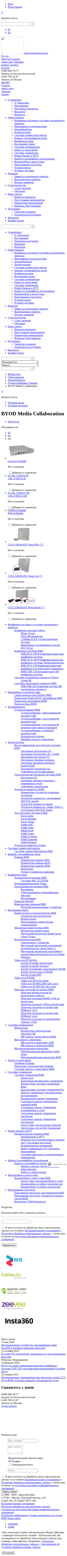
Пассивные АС (29, 777)
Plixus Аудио (28, 633)
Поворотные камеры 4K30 (35, 863)
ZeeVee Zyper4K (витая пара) (37, 963)
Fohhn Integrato (29, 839)
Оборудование (16, 117)
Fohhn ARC (27, 824)
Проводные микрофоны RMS (30, 701)
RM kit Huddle (15, 513)
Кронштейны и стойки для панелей (40, 1186)
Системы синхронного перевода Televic (36, 677)
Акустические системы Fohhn (30, 813)
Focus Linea (27, 815)
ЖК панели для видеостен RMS (38, 1036)
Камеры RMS (21, 857)
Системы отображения (27, 147)
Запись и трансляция (25, 150)
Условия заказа (22, 167)
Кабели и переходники (33, 1172)
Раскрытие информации (14, 1515)
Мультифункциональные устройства (41, 907)
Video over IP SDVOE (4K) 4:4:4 (38, 986)
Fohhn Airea (27, 827)
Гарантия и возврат (25, 211)
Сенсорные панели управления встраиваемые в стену (38, 1109)
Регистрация (15, 7)
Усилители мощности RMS (29, 789)
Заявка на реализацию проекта (31, 176)
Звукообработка (23, 129)
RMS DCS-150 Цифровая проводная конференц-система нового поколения (42, 667)
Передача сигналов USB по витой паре (42, 1004)
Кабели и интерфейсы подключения (34, 158)
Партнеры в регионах (26, 108)
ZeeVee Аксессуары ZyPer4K (37, 972)
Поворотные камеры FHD (35, 860)
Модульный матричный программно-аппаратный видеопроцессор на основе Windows (43, 954)
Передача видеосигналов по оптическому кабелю (36, 994)
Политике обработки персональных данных (27, 1543)
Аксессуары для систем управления (40, 1128)
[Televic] (13, 1282)
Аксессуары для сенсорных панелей (41, 1125)
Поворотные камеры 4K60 (35, 866)
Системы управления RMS (29, 1075)
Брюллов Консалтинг (36, 53)
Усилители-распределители (36, 916)
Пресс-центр (15, 194)
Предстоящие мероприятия (29, 200)
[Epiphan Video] (13, 1297)
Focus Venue (27, 821)
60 (9, 435)
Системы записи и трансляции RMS (34, 1069)
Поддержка (14, 208)
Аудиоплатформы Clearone (22, 383)
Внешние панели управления (37, 739)
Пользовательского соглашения (42, 1230)
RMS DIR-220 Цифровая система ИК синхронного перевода (41, 688)
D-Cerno (25, 642)
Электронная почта (22, 1464)
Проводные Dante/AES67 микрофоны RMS (38, 698)
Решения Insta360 (24, 901)
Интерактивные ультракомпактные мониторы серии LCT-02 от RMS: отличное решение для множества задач (33, 1379)
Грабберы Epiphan (24, 1063)
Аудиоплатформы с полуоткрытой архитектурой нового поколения (40, 726)
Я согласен (8, 1553)
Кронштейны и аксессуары (29, 161)
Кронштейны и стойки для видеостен (42, 1184)
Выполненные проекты (27, 179)
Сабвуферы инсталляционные (37, 771)
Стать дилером (22, 188)
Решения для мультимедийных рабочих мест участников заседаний (43, 1141)
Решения (13, 173)
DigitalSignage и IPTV (33, 1136)
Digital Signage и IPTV (26, 155)
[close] (65, 1164)
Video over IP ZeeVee (25, 960)
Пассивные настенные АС (35, 757)
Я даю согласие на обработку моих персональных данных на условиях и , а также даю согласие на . (33, 1233)
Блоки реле (27, 1078)
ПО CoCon (27, 648)
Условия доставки (24, 170)
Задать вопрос (9, 1406)
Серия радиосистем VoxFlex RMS (33, 695)
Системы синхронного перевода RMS (35, 683)
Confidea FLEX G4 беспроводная (39, 639)
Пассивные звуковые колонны (37, 760)
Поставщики (21, 105)
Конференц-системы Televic (29, 630)
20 (9, 432)
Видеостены (21, 1027)
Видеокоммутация (24, 144)
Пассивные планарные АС (35, 768)
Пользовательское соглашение (18, 1503)
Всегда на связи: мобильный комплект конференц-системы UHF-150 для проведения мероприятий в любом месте (33, 1368)
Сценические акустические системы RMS (37, 774)
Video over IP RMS (24, 977)
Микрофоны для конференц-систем (40, 645)
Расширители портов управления (39, 1098)
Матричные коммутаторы (35, 930)
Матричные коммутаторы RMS (31, 927)
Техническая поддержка (27, 214)
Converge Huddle (17, 461)
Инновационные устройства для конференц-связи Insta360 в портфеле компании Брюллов (29, 1346)
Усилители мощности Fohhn (30, 845)
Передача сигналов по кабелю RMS (34, 989)
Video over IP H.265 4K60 (35, 980)
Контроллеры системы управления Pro (42, 1089)
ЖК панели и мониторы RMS (37, 1045)
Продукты (13, 421)
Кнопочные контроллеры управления (42, 1080)
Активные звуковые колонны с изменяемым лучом (38, 782)
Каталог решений (24, 182)
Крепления (27, 868)
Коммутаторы (28, 919)
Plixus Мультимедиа (32, 636)
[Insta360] (18, 1327)
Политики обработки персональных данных (26, 1233)
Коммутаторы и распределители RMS (35, 913)
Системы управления (26, 152)
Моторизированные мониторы (31, 1048)
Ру (9, 29)
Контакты (19, 114)
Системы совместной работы (30, 135)
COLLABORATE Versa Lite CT (25, 576)
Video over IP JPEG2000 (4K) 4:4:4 (39, 983)
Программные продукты (28, 164)
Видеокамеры (28, 898)
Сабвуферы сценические (34, 786)
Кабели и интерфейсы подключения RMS (37, 1163)
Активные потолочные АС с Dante (40, 754)
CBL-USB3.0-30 (17, 478)
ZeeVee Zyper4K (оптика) (35, 966)
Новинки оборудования (27, 205)
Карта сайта (14, 1518)
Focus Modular (28, 818)
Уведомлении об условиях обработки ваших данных (30, 1545)
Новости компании (25, 197)
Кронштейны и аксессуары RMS (32, 1178)
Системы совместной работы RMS (33, 851)
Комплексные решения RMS (30, 904)
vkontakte (13, 1523)
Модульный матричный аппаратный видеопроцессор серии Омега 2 (41, 947)
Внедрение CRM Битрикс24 (30, 1201)
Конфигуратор (16, 220)
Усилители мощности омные (37, 804)
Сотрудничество (17, 185)
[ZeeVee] (13, 1312)
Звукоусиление (22, 132)
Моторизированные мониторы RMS (41, 1057)
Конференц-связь (23, 141)
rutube (11, 1526)
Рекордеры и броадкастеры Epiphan (34, 1066)
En (9, 32)
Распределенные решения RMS (31, 1133)
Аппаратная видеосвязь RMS (30, 877)
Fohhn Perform (28, 842)
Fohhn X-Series (29, 836)
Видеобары (27, 889)
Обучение (19, 191)
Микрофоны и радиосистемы (30, 126)
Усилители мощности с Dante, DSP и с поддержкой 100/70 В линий (42, 808)
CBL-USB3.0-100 (17, 496)
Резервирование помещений (36, 1145)
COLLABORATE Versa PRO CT (25, 544)
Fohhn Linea (27, 833)
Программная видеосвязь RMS (31, 886)
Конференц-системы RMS (28, 651)
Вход (10, 4)
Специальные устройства (35, 942)
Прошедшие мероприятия (28, 203)
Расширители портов (32, 736)
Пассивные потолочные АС (36, 751)
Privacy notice (58, 1164)
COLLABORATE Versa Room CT (26, 607)
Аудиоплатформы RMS (27, 709)
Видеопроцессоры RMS (27, 939)
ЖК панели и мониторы (27, 1039)
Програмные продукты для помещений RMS (39, 1192)
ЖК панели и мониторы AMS (37, 1042)
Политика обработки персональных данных (25, 1506)
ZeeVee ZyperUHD (31, 974)
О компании (14, 99)
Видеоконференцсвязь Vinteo (30, 883)
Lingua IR (26, 680)
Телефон (16, 1461)
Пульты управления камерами (37, 871)
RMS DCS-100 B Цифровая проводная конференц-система (42, 655)
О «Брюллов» (21, 102)
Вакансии (19, 111)
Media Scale (27, 830)
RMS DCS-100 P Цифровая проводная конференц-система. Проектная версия (42, 661)
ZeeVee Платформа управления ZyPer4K (43, 969)
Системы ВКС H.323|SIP (34, 880)
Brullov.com (14, 374)
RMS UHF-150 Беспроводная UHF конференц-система (40, 673)
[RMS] (13, 1267)
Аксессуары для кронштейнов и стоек (42, 1181)
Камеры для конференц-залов (30, 138)
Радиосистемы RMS (25, 704)
